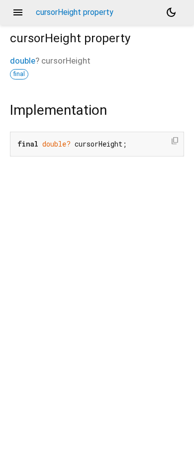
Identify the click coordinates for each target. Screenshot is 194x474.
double (22, 61)
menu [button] (18, 12)
